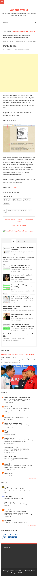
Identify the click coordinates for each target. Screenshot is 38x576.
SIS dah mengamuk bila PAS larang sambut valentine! (20, 266)
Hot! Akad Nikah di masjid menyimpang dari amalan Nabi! (22, 298)
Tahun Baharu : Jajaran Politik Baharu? (15, 522)
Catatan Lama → (29, 220)
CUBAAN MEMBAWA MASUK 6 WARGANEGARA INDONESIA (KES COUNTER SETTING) (18, 466)
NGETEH (7, 432)
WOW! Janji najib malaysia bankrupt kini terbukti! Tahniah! (22, 325)
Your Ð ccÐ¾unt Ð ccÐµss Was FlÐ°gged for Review (17, 505)
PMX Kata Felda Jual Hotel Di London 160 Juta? (17, 425)
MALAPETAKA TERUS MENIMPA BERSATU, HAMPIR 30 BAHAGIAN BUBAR (16, 450)
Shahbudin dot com (11, 447)
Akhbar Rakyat (9, 438)
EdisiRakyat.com (10, 456)
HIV (5, 212)
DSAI (30, 210)
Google (7, 200)
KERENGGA (8, 407)
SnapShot (7, 510)
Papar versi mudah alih (19, 225)
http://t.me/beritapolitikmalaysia (23, 31)
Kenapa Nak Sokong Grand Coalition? (17, 354)
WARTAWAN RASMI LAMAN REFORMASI (17, 397)
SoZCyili (7, 464)
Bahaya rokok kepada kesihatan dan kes (16, 458)
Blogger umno (22, 210)
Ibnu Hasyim (8, 473)
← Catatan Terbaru (9, 220)
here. (15, 187)
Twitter (27, 200)
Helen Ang (8, 497)
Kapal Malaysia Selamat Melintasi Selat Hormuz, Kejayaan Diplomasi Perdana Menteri (18, 440)
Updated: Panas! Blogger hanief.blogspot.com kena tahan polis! (22, 287)
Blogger (7, 431)
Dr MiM (6, 487)
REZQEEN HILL (9, 502)
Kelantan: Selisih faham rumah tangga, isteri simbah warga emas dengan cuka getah (17, 409)
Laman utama (19, 221)
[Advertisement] (19, 73)
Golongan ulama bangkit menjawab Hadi (16, 417)
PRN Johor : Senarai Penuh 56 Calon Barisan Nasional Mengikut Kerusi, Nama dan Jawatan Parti (17, 490)
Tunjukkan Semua (31, 478)
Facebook (17, 200)
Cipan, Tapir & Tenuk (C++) (13, 423)
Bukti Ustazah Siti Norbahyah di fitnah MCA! (18, 257)
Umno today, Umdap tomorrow (13, 498)
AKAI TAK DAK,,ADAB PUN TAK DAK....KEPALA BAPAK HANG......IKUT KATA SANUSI (17, 400)
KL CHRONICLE (9, 521)
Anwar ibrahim (11, 210)
